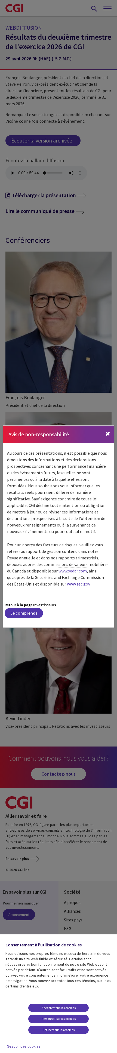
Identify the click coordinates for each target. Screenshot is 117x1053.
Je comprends (23, 613)
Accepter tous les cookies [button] (59, 1008)
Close (107, 436)
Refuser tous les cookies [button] (59, 1030)
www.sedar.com (73, 571)
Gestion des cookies (24, 1046)
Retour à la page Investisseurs (30, 604)
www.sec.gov (78, 584)
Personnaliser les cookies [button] (59, 1019)
